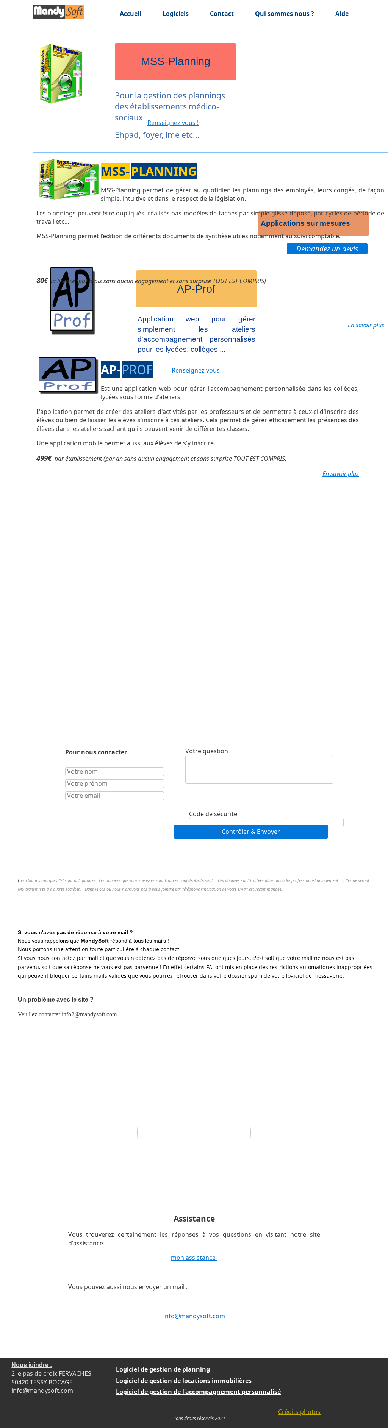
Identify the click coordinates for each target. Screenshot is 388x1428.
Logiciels (176, 13)
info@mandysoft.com (194, 1316)
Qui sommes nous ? (284, 13)
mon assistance (194, 1257)
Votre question (206, 751)
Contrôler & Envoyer (251, 831)
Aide (342, 13)
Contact (222, 13)
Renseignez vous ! (173, 123)
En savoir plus (366, 325)
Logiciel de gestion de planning (163, 1369)
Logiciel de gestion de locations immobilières (184, 1380)
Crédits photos (299, 1412)
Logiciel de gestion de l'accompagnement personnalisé (198, 1391)
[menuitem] (115, 13)
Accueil (130, 13)
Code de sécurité (213, 814)
